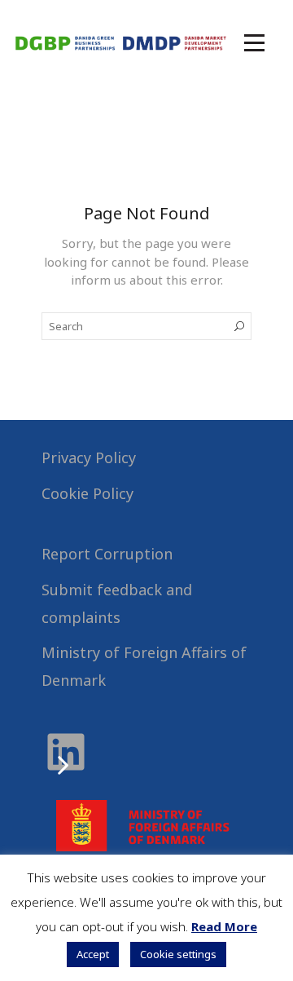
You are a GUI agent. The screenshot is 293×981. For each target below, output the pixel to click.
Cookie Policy (87, 493)
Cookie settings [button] (178, 954)
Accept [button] (93, 954)
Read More (224, 926)
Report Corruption (107, 553)
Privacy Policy (89, 457)
